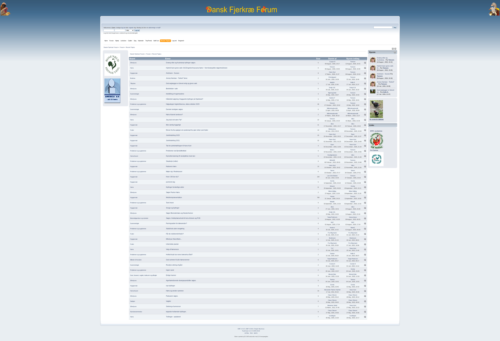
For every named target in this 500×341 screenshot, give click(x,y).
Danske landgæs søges (174, 109)
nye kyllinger (170, 286)
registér (131, 27)
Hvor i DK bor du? (172, 177)
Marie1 (353, 227)
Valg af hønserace (172, 249)
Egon (352, 134)
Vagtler (168, 301)
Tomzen (391, 60)
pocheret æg (170, 182)
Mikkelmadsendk (332, 108)
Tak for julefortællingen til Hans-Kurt (178, 146)
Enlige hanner (171, 275)
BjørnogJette (332, 93)
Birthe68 (332, 160)
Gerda (332, 181)
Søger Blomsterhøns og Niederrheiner (179, 213)
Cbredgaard (332, 77)
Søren (332, 170)
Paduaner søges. (172, 296)
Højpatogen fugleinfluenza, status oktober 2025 (182, 104)
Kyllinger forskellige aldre (175, 187)
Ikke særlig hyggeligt (173, 125)
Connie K (332, 264)
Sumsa (332, 279)
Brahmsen (332, 238)
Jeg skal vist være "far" (174, 120)
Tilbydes (133, 83)
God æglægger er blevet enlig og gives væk (181, 83)
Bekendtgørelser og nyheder (139, 218)
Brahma (132, 78)
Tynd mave (170, 203)
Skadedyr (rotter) (172, 161)
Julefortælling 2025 (173, 135)
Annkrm (332, 227)
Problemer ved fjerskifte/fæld (176, 151)
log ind (123, 27)
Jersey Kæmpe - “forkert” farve (176, 78)
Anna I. (332, 150)
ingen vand (170, 270)
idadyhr (332, 82)
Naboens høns (171, 166)
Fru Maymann (332, 233)
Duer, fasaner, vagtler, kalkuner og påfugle (143, 275)
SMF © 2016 (249, 329)
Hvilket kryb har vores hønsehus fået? (179, 254)
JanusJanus (353, 217)
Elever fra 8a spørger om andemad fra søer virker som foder (187, 130)
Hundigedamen (332, 155)
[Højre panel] (395, 49)
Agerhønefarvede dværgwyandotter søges (181, 280)
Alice (352, 119)
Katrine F (332, 98)
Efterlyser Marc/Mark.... (174, 239)
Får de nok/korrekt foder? (175, 234)
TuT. (332, 248)
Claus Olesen (332, 295)
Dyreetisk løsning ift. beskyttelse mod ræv (180, 156)
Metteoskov (332, 129)
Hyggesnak (134, 73)
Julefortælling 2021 (173, 140)
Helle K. (386, 92)
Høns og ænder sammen (175, 291)
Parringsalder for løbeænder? (176, 223)
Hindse (353, 212)
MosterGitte (332, 274)
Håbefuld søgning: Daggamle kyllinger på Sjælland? (184, 99)
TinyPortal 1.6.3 (247, 331)
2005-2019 (256, 331)
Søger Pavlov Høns (173, 192)
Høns (132, 68)
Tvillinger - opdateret (173, 317)
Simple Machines (259, 329)
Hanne (332, 196)
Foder (132, 130)
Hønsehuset (134, 156)
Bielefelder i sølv (172, 89)
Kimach (332, 186)
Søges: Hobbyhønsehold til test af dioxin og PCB (183, 218)
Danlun (332, 253)
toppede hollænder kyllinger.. (176, 312)
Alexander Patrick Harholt (332, 290)
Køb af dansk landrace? (174, 114)
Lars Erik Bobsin (332, 175)
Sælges (132, 301)
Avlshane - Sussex (383, 74)
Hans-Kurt (332, 72)
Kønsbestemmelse (136, 311)
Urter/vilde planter (172, 244)
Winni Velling (332, 191)
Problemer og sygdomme (138, 104)
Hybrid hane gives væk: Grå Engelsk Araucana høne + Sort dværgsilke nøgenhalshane (196, 68)
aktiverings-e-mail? (155, 27)
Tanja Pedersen (332, 217)
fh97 (332, 222)
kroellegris (332, 315)
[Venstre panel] (393, 49)
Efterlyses (133, 62)
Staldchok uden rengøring (175, 229)
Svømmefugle (134, 94)
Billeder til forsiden (136, 260)
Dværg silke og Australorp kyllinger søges (180, 63)
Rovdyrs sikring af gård (174, 265)
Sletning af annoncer (173, 306)
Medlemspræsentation (174, 197)
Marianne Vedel (332, 305)
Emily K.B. (332, 87)
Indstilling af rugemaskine (175, 94)
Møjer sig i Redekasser (174, 171)
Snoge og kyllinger (172, 208)
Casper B (332, 61)
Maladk (332, 201)
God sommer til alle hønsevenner (177, 260)
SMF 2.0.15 (241, 329)
